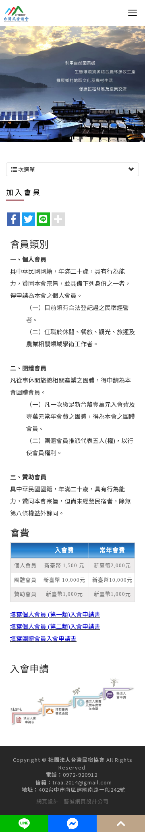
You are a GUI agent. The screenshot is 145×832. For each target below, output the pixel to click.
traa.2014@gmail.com (82, 782)
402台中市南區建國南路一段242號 (82, 789)
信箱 (41, 782)
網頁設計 (47, 801)
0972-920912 (80, 774)
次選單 (26, 169)
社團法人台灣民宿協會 (16, 14)
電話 (51, 774)
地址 (27, 789)
